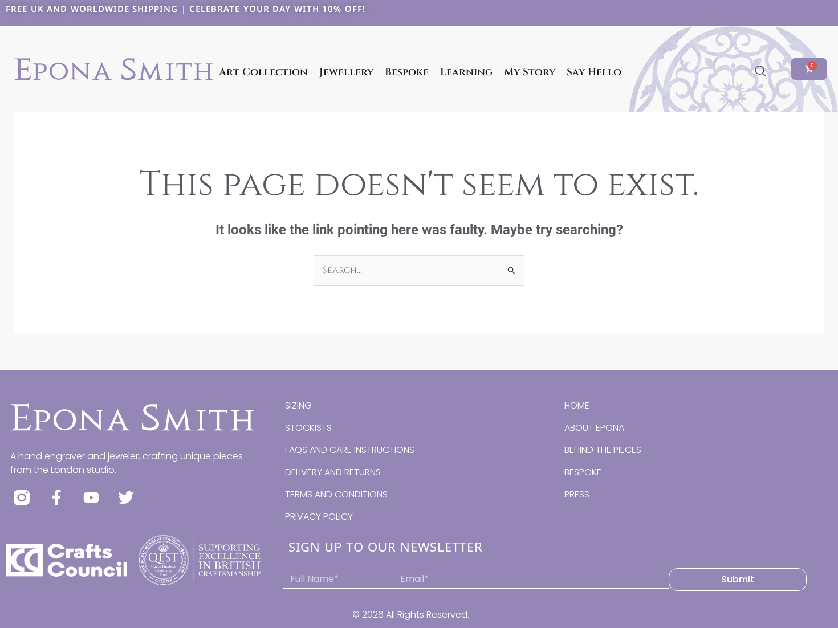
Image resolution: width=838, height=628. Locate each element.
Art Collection (263, 72)
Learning (466, 72)
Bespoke (407, 72)
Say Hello (594, 72)
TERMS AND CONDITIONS (336, 494)
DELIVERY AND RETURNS (333, 472)
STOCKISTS (308, 427)
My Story (529, 72)
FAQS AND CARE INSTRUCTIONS (349, 449)
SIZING (298, 405)
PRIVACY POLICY (319, 516)
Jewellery (346, 72)
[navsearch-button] (760, 71)
